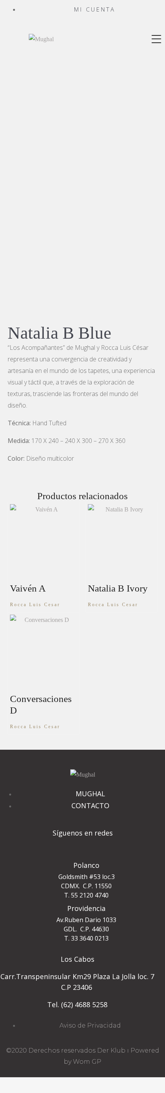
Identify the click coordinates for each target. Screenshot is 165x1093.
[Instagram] (82, 846)
